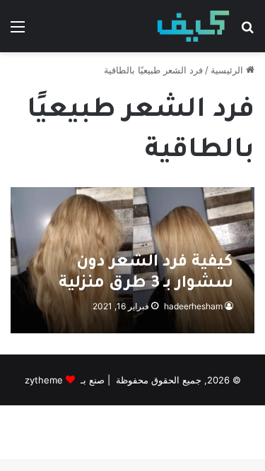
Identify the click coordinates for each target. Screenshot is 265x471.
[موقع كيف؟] (193, 26)
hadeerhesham (193, 306)
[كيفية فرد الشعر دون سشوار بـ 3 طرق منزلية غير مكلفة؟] (132, 260)
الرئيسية (228, 70)
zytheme (44, 380)
